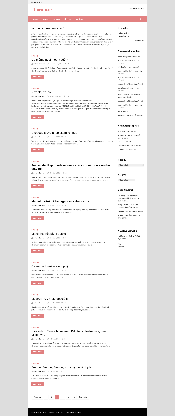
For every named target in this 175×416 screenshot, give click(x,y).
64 (65, 205)
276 (68, 96)
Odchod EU (122, 211)
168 (65, 137)
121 (65, 303)
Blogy (36, 19)
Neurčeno (35, 56)
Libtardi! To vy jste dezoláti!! (50, 298)
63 (64, 371)
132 (66, 173)
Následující (83, 397)
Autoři (46, 19)
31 (65, 238)
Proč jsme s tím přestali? (131, 57)
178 (68, 64)
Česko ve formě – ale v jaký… (51, 266)
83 (64, 339)
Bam (80, 412)
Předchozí (37, 397)
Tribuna (56, 19)
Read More (37, 77)
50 (65, 270)
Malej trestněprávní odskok (49, 233)
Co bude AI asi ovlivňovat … (128, 149)
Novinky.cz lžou (41, 92)
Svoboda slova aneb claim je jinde (54, 132)
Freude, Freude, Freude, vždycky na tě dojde (61, 367)
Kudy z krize (123, 205)
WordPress (70, 412)
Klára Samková (40, 64)
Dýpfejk (67, 19)
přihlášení (131, 9)
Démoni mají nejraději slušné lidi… (130, 145)
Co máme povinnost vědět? (49, 59)
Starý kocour (122, 60)
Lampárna (79, 19)
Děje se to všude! (124, 142)
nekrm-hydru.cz (124, 36)
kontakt (141, 9)
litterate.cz (41, 9)
